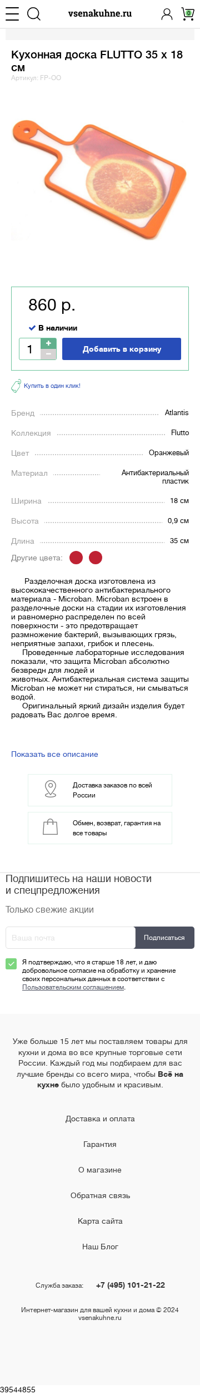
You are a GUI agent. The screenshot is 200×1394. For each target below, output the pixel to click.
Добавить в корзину (122, 348)
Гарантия (100, 1144)
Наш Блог (100, 1246)
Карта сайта (100, 1220)
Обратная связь (100, 1195)
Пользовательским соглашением (73, 987)
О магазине (100, 1169)
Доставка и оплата (100, 1118)
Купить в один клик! (52, 386)
